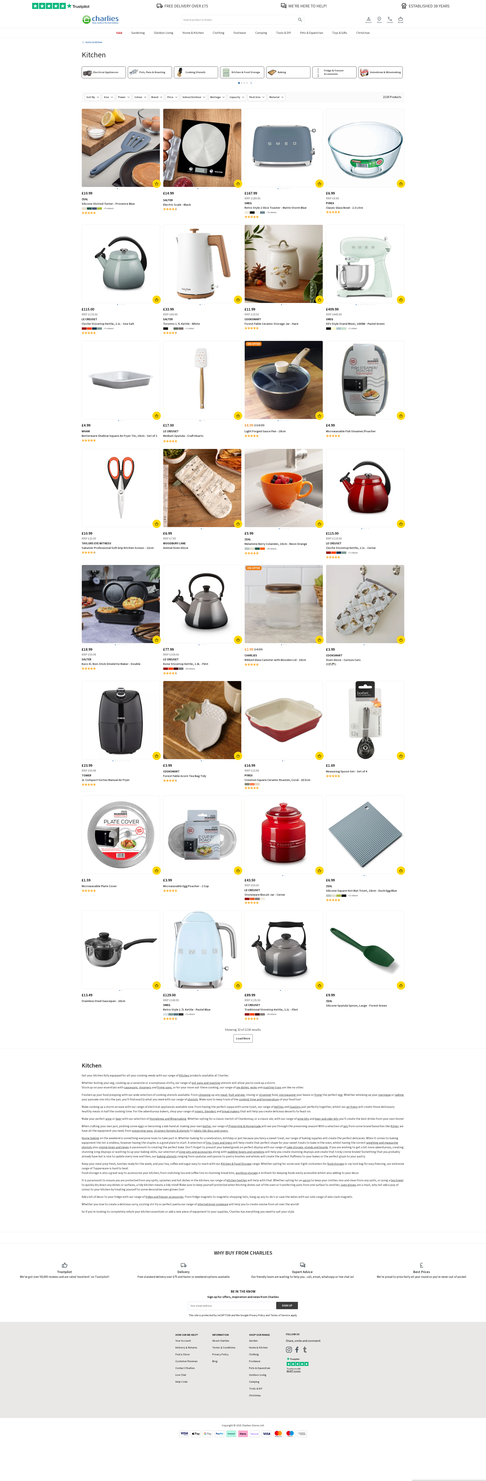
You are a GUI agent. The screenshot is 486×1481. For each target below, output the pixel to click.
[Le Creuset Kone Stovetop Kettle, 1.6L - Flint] (181, 669)
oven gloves (348, 1185)
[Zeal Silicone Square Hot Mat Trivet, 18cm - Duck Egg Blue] (328, 896)
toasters (295, 1107)
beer (119, 1119)
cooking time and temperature (259, 1099)
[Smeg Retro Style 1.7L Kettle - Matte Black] (181, 1014)
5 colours (109, 208)
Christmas (255, 1395)
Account (368, 22)
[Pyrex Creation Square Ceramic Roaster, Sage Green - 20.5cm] (247, 784)
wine (108, 1119)
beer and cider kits (326, 1119)
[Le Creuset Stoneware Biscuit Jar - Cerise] (247, 899)
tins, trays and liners (219, 1143)
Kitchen (184, 1075)
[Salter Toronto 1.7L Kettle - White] (170, 328)
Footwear (254, 1361)
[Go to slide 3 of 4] (244, 83)
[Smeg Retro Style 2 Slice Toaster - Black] (252, 212)
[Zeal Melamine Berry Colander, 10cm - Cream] (252, 549)
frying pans (164, 1087)
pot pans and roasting (206, 1083)
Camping (254, 1382)
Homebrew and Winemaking (168, 1119)
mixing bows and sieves (114, 1147)
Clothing (254, 1354)
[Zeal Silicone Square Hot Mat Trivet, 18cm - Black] (344, 896)
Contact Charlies (185, 1368)
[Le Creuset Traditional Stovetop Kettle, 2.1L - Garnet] (257, 1014)
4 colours (272, 548)
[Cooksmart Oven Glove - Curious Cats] (328, 664)
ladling (399, 1095)
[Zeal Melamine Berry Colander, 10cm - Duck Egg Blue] (247, 549)
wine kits (303, 1119)
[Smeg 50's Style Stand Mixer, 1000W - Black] (328, 328)
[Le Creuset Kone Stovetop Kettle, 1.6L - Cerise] (165, 669)
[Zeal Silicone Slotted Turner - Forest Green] (89, 208)
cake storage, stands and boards (307, 1147)
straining (265, 1095)
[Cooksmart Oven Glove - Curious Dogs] (333, 664)
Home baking (90, 1138)
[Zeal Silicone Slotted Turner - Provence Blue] (94, 208)
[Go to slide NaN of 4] (235, 83)
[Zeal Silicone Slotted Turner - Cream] (84, 208)
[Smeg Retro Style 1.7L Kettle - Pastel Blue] (165, 1014)
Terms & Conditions (224, 1348)
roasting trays (272, 1087)
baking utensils (167, 1156)
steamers (145, 1087)
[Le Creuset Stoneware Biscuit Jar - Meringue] (262, 899)
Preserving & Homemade (244, 1126)
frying (318, 1095)
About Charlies (221, 1341)
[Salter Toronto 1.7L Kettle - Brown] (181, 328)
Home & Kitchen (258, 1348)
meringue (384, 1095)
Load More (243, 1038)
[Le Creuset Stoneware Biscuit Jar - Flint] (257, 899)
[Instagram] (289, 1350)
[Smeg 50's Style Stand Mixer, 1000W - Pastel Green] (344, 328)
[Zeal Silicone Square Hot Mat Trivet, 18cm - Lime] (338, 896)
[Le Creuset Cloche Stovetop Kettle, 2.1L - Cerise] (84, 328)
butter (207, 1126)
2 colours (109, 328)
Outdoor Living (258, 1375)
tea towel (397, 1180)
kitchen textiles (236, 1180)
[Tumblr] (305, 1350)
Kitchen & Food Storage (236, 1164)
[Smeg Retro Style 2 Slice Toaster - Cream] (247, 212)
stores (379, 22)
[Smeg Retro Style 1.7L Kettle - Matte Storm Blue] (176, 1014)
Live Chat (180, 1375)
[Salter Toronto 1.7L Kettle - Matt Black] (165, 328)
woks (253, 1087)
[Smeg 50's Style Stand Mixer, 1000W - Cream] (333, 328)
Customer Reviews (186, 1361)
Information (220, 1335)
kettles (279, 1107)
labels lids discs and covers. (211, 1131)
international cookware (212, 1204)
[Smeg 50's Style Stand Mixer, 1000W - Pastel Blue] (338, 328)
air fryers (352, 1107)
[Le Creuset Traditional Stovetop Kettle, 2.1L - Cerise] (247, 1014)
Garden (253, 1341)
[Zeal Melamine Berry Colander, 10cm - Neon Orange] (262, 549)
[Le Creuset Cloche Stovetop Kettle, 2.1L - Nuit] (94, 328)
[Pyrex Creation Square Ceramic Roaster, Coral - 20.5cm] (252, 784)
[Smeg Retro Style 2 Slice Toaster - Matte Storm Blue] (262, 212)
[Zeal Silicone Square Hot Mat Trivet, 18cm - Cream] (333, 896)
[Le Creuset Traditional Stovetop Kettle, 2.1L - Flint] (262, 1014)
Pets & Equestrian (259, 1368)
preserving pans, (142, 1131)
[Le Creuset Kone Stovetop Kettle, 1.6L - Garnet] (176, 669)
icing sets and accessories (195, 1152)
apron (307, 1180)
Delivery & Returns (186, 1348)
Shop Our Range (259, 1335)
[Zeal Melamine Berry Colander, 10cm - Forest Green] (257, 549)
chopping (204, 1095)
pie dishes (242, 1087)
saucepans (131, 1087)
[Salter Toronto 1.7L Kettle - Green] (176, 328)
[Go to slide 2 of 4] (241, 83)
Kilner (394, 1126)
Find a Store (182, 1354)
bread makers (231, 1111)
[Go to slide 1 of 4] (239, 83)
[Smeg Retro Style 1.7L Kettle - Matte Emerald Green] (170, 1014)
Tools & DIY (255, 1389)
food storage (335, 1164)
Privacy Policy (220, 1354)
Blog (215, 1361)
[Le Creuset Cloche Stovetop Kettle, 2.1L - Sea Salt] (99, 328)
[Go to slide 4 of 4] (247, 83)
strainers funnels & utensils (171, 1131)
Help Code (181, 1382)
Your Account (183, 1341)
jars (345, 1126)
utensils (193, 1099)
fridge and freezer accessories (164, 1197)
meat (223, 1095)
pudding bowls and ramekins (245, 1152)
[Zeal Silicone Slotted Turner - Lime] (99, 208)
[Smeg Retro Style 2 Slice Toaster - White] (257, 212)
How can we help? (186, 1335)
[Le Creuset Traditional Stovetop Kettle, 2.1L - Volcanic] (252, 1014)
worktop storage (247, 1173)
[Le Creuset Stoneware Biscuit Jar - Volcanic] (252, 899)
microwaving (287, 1095)
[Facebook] (297, 1350)
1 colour (190, 328)
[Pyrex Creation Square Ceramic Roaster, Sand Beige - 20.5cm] (257, 784)
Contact (390, 22)
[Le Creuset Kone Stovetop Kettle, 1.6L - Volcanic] (170, 669)
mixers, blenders (205, 1111)
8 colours (190, 668)
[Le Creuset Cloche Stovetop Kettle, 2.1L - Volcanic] (89, 328)
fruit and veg (237, 1095)
